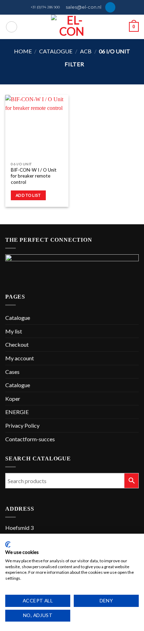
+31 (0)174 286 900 (45, 7)
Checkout (17, 344)
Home (23, 51)
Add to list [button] (28, 195)
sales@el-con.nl (83, 7)
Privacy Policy (22, 425)
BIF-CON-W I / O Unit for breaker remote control (34, 176)
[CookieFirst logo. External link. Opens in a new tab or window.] (7, 544)
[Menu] (11, 26)
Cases (12, 371)
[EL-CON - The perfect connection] (72, 27)
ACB (86, 51)
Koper (12, 398)
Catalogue (55, 51)
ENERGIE (17, 411)
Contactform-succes (30, 439)
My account (19, 358)
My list (13, 331)
